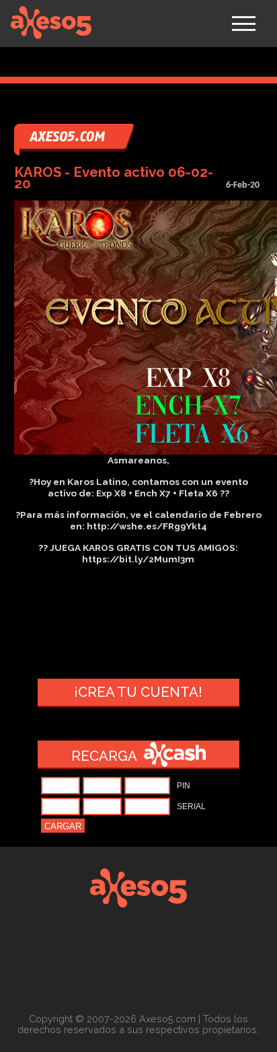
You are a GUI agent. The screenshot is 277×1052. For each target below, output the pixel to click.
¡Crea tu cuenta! (138, 692)
